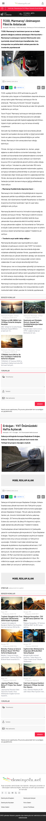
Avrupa (26, 612)
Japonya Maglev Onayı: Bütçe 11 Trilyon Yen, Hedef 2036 (11, 685)
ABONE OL (20, 87)
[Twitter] (5, 792)
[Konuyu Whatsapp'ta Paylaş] (11, 87)
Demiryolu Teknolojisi (30, 316)
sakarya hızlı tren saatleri (16, 588)
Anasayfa (5, 27)
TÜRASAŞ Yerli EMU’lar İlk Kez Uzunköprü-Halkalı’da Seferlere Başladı (11, 357)
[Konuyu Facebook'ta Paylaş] (2, 87)
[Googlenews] (19, 792)
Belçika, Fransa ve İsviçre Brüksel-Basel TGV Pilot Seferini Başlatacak (11, 651)
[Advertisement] (23, 759)
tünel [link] (32, 134)
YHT (10, 432)
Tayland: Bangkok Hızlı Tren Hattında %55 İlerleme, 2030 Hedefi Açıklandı (11, 618)
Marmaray (12, 27)
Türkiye (16, 316)
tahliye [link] (29, 181)
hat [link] (11, 149)
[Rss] (16, 792)
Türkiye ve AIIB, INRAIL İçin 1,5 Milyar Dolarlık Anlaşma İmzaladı (11, 322)
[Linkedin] (9, 792)
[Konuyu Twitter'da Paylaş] (6, 87)
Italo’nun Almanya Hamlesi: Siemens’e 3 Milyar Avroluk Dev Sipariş (34, 685)
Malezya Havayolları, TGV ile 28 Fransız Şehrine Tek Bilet (33, 618)
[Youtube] (12, 792)
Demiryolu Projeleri (7, 316)
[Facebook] (2, 792)
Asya (2, 612)
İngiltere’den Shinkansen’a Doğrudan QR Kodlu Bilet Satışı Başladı (34, 651)
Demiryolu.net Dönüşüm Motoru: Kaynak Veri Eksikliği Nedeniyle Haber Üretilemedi (33, 323)
